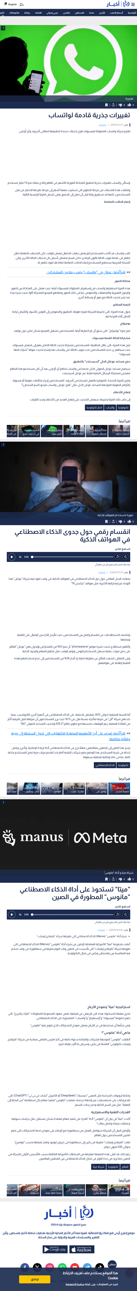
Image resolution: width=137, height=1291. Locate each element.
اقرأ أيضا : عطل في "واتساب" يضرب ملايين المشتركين (86, 272)
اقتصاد (38, 12)
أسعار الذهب (116, 12)
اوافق (35, 1279)
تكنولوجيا (102, 125)
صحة (91, 12)
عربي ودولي (52, 12)
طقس (66, 12)
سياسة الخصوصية (75, 1284)
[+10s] (125, 557)
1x (20, 556)
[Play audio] (11, 557)
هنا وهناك (14, 12)
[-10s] (117, 557)
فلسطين (79, 12)
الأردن (102, 12)
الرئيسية (132, 12)
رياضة (27, 12)
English (12, 4)
